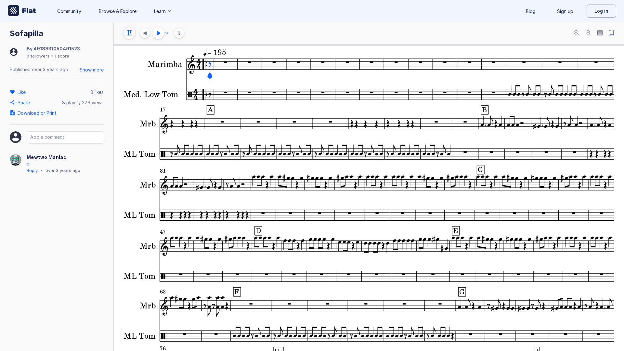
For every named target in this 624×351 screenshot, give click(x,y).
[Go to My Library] (22, 11)
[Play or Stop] (158, 33)
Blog (531, 11)
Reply (32, 170)
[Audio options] (166, 33)
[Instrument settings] (129, 33)
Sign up (565, 11)
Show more (92, 69)
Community (69, 11)
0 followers (38, 55)
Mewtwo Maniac (46, 157)
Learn (160, 11)
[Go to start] (145, 33)
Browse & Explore (117, 11)
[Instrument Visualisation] (179, 33)
